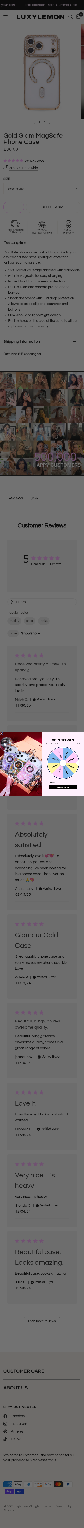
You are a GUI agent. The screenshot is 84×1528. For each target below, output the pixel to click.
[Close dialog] (1, 733)
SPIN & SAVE (63, 787)
